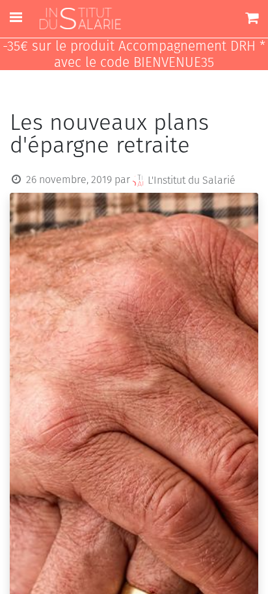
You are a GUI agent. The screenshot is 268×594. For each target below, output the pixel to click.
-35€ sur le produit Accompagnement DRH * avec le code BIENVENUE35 (134, 54)
